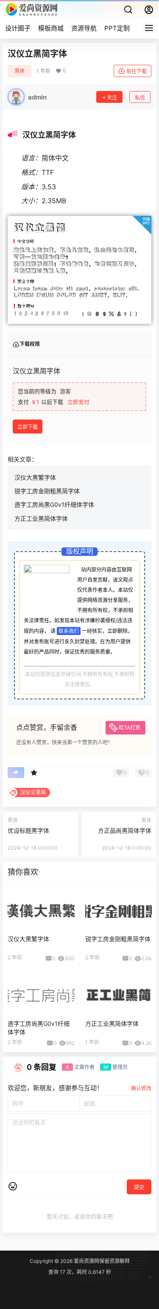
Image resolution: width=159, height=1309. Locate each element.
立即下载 (27, 427)
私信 (140, 97)
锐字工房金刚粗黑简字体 (47, 490)
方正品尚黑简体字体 (124, 830)
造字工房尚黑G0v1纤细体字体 (54, 504)
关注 (112, 97)
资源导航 (84, 28)
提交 (139, 1187)
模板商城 (51, 28)
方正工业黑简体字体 (41, 518)
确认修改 (141, 1088)
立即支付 (78, 401)
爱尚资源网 (86, 1261)
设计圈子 (18, 28)
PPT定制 (117, 28)
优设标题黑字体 (28, 830)
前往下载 (136, 71)
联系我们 (69, 631)
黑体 (19, 71)
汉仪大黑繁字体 (35, 477)
